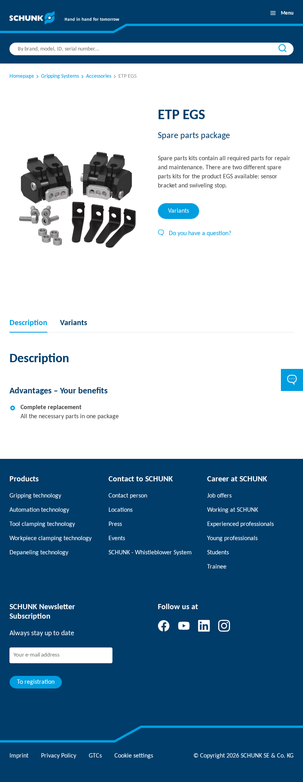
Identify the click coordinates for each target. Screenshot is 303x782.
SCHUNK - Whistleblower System (150, 553)
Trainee (216, 567)
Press (115, 524)
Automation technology (39, 510)
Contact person (127, 496)
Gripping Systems (60, 76)
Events (116, 538)
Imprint (18, 756)
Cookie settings (133, 756)
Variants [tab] (178, 211)
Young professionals (232, 538)
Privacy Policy (58, 756)
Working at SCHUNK (232, 510)
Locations (120, 510)
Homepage (21, 76)
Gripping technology (35, 496)
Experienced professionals (240, 524)
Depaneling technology (38, 553)
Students (218, 553)
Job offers (219, 496)
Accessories (98, 76)
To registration (35, 682)
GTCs (95, 756)
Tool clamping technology (42, 524)
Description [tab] (28, 323)
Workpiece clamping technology (50, 538)
